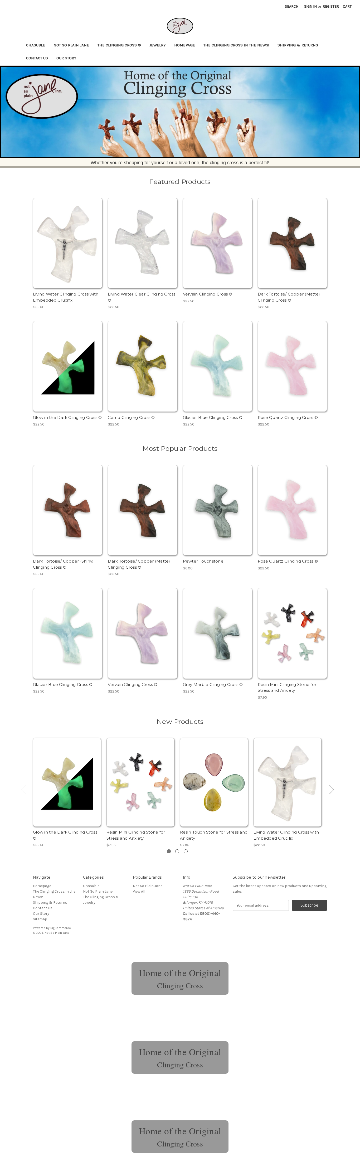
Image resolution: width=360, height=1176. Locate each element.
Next (331, 789)
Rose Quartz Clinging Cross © (288, 417)
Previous (23, 789)
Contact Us (37, 58)
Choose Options (217, 248)
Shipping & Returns (298, 45)
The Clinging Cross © (119, 45)
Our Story (66, 58)
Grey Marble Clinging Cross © (213, 684)
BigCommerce (60, 928)
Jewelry (157, 45)
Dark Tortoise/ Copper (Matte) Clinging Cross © (289, 297)
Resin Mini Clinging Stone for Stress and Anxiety (287, 687)
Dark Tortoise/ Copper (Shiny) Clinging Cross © (63, 564)
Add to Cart (67, 248)
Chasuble (35, 45)
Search (291, 6)
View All (139, 891)
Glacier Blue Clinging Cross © (212, 417)
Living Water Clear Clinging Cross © (141, 297)
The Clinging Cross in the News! (236, 45)
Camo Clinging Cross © (131, 417)
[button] (180, 112)
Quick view (67, 238)
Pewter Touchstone (203, 561)
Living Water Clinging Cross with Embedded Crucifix (65, 297)
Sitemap (40, 919)
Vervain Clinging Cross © (207, 294)
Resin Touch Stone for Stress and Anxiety (213, 835)
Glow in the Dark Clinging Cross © (67, 417)
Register (331, 6)
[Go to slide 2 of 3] (177, 851)
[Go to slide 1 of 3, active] (169, 851)
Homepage (184, 45)
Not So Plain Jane (71, 45)
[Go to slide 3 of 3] (186, 851)
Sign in (310, 6)
